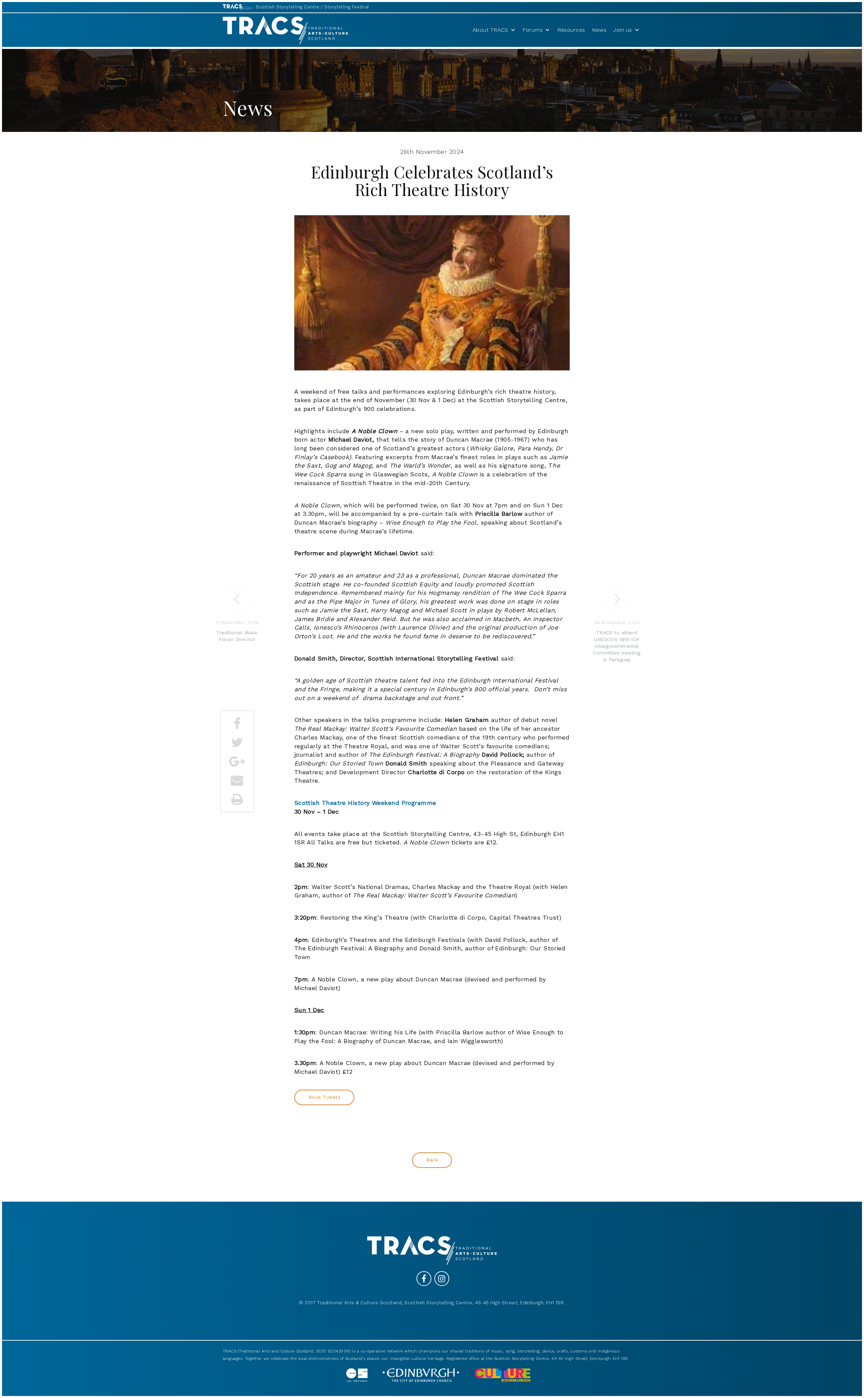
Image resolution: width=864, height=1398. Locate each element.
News (599, 30)
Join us (622, 30)
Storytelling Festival (346, 6)
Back (432, 1160)
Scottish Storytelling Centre (288, 6)
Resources (571, 30)
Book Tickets (324, 1097)
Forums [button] (532, 30)
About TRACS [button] (490, 30)
